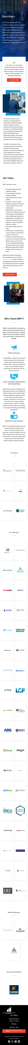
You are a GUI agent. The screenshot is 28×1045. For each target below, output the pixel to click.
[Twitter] (12, 1041)
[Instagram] (15, 1041)
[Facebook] (9, 1041)
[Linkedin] (19, 1041)
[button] (14, 80)
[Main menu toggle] (24, 2)
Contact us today (7, 259)
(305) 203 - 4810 (14, 1027)
